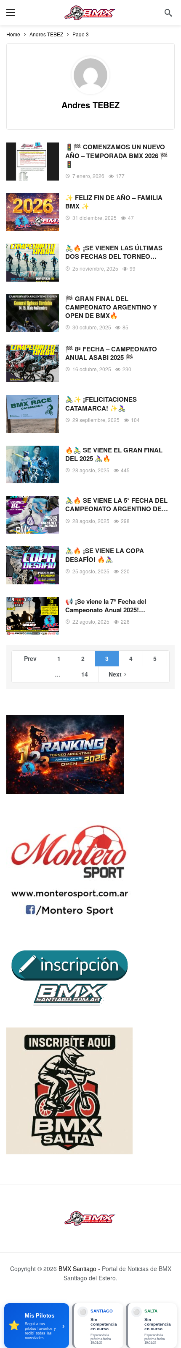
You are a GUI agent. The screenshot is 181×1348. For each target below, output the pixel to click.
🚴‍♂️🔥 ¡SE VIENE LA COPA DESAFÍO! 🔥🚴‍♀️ (104, 555)
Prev (30, 658)
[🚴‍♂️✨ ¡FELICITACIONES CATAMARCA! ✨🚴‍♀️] (32, 414)
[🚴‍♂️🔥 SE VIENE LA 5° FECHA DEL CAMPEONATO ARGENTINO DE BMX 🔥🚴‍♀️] (32, 515)
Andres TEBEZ (90, 105)
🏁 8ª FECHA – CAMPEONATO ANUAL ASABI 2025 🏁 (111, 353)
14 (84, 674)
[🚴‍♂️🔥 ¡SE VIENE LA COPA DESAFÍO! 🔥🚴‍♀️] (32, 565)
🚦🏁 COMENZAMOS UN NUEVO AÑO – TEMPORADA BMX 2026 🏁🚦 (116, 155)
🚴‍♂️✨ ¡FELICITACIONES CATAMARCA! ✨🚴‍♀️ (101, 403)
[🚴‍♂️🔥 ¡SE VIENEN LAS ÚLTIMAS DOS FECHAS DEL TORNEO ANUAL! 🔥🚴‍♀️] (32, 262)
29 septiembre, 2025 (96, 419)
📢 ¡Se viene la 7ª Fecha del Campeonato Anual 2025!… (105, 605)
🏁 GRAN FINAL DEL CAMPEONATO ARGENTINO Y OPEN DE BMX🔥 (111, 307)
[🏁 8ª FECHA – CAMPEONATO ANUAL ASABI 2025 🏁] (32, 363)
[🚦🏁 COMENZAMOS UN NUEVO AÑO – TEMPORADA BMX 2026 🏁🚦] (32, 161)
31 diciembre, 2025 (94, 217)
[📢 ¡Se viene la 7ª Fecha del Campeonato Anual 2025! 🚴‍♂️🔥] (32, 616)
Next (115, 674)
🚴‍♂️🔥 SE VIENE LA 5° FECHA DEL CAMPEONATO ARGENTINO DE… (116, 504)
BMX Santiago (77, 1268)
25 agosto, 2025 (90, 571)
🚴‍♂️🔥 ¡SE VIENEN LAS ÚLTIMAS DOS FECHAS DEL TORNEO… (113, 252)
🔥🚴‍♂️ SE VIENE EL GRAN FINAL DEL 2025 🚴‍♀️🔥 (113, 454)
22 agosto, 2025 (90, 621)
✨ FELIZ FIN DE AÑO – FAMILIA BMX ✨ (113, 202)
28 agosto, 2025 (90, 470)
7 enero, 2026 (88, 175)
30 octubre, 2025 (91, 327)
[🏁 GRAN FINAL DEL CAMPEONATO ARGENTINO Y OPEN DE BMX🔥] (32, 313)
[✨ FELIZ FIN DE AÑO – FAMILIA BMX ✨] (32, 212)
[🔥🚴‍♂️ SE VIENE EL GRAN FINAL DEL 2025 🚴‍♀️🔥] (32, 464)
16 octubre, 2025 (91, 369)
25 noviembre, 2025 (95, 268)
